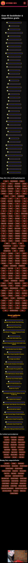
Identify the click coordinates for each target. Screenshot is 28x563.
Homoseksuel (10, 188)
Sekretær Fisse (23, 483)
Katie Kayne (14, 449)
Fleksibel (10, 193)
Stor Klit (12, 298)
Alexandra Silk (13, 444)
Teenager (24, 183)
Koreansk (14, 248)
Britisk (24, 268)
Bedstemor (4, 191)
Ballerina (24, 308)
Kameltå (10, 258)
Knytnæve (18, 285)
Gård (10, 308)
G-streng (3, 198)
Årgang (17, 258)
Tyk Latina (7, 463)
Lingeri (10, 218)
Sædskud (17, 255)
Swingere (10, 235)
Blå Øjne (3, 240)
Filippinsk (24, 208)
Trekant (3, 230)
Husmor (3, 278)
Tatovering (22, 280)
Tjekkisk (3, 290)
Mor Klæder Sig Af (5, 478)
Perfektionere (20, 248)
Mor (24, 191)
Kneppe (24, 235)
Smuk (6, 181)
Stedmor (24, 270)
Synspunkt (17, 240)
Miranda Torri (20, 439)
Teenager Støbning (22, 485)
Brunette (3, 235)
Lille (24, 198)
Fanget (10, 260)
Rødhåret (22, 181)
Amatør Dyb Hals (15, 480)
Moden (24, 186)
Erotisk (17, 293)
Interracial (4, 260)
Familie (24, 238)
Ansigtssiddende (21, 196)
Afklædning (17, 235)
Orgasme (22, 245)
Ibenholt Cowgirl (23, 478)
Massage (10, 278)
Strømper (10, 191)
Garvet (17, 275)
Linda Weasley (6, 442)
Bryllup (17, 308)
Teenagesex (15, 490)
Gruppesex (17, 230)
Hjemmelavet (17, 283)
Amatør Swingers (5, 483)
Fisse (4, 218)
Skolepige (3, 263)
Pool (24, 295)
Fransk (11, 285)
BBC (17, 193)
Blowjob (24, 255)
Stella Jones (13, 447)
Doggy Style (3, 223)
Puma (10, 183)
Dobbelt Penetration (21, 298)
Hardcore (24, 240)
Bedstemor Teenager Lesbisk (20, 488)
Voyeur (10, 305)
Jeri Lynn (14, 457)
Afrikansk (17, 278)
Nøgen (7, 243)
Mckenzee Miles (14, 454)
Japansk (24, 285)
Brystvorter (10, 201)
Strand (3, 275)
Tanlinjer (13, 463)
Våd (10, 270)
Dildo (21, 243)
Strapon (10, 240)
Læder (10, 255)
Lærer (10, 198)
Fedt (3, 253)
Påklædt (10, 228)
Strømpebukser (22, 265)
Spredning (10, 253)
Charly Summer (6, 452)
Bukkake (10, 295)
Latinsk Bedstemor (5, 480)
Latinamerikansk (13, 265)
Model (3, 183)
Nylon (17, 208)
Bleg (24, 300)
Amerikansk (10, 223)
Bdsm (4, 270)
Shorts (10, 290)
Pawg (25, 201)
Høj (24, 218)
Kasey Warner (21, 444)
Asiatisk (10, 208)
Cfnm (11, 238)
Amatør (24, 211)
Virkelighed (24, 233)
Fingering (5, 288)
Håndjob (21, 250)
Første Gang (10, 268)
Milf (17, 188)
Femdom (3, 206)
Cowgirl (3, 203)
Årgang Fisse (15, 470)
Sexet (17, 213)
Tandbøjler (24, 303)
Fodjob (3, 283)
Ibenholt (24, 206)
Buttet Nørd (14, 473)
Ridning (10, 203)
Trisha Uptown (13, 437)
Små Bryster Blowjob (6, 470)
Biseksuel (17, 303)
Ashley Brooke (7, 457)
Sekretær (24, 263)
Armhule (6, 280)
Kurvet (24, 193)
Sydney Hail (14, 439)
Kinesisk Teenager (14, 478)
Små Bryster (17, 183)
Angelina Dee (6, 447)
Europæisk (24, 278)
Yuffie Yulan (21, 457)
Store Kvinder (17, 228)
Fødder (24, 230)
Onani (4, 238)
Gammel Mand (21, 473)
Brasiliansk (10, 273)
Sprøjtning (17, 238)
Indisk (22, 288)
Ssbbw (10, 213)
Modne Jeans (22, 490)
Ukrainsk (5, 265)
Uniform (10, 283)
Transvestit (25, 188)
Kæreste (3, 268)
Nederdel (3, 213)
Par (3, 233)
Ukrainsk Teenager (9, 468)
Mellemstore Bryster (14, 288)
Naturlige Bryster (7, 250)
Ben (17, 203)
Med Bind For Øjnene (14, 310)
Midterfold (24, 305)
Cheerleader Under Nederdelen (7, 488)
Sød (24, 223)
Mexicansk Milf (23, 470)
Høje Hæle (7, 248)
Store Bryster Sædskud (5, 465)
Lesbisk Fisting (13, 485)
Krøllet (10, 300)
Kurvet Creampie (14, 483)
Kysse (15, 245)
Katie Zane (21, 449)
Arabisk (3, 305)
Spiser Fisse (6, 473)
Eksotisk (3, 308)
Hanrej (17, 300)
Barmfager (17, 218)
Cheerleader (24, 293)
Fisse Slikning (17, 186)
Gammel (3, 208)
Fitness (6, 196)
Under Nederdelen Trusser (18, 475)
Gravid (3, 303)
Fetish (3, 228)
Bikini (25, 228)
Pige (17, 290)
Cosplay (17, 223)
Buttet (3, 188)
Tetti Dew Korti (22, 452)
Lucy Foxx (7, 439)
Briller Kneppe (8, 475)
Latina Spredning (5, 485)
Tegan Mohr (6, 437)
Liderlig (17, 295)
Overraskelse (3, 285)
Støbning (3, 293)
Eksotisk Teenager (23, 465)
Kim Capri (6, 444)
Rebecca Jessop (21, 442)
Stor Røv (17, 206)
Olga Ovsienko (14, 452)
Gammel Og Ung (14, 280)
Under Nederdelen (14, 181)
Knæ (22, 310)
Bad (5, 310)
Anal (17, 253)
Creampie (3, 201)
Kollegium (24, 275)
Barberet (24, 258)
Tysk (4, 273)
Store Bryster (17, 201)
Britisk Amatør (23, 480)
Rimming (17, 263)
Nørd (15, 250)
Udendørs (3, 255)
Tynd (3, 186)
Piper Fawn (22, 454)
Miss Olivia (6, 454)
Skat (17, 211)
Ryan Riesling (7, 449)
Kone (24, 203)
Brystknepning (24, 213)
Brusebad (3, 258)
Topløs (10, 263)
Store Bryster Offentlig (7, 490)
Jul (17, 268)
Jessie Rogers (21, 437)
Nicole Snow (13, 442)
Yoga (10, 211)
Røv (10, 206)
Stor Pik (14, 243)
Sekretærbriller (15, 465)
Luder (24, 290)
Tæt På (17, 191)
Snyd (11, 303)
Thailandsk (11, 230)
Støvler (3, 295)
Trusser (10, 233)
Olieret (24, 283)
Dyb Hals (24, 260)
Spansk (3, 300)
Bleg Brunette (21, 463)
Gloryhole (10, 293)
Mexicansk (17, 260)
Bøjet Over (10, 186)
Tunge (24, 273)
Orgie (17, 270)
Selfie (17, 273)
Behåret (24, 253)
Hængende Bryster (7, 245)
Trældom (3, 193)
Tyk (17, 198)
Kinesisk (5, 298)
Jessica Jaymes (21, 447)
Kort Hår (10, 275)
